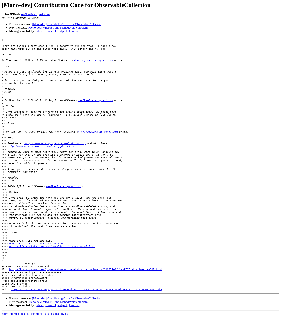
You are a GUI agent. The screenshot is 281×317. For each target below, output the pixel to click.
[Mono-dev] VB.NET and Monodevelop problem (58, 27)
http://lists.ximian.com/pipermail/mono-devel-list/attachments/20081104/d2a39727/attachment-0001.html (85, 269)
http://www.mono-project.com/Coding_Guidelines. (43, 146)
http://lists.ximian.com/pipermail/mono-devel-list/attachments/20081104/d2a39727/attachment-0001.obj (86, 289)
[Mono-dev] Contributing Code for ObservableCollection (66, 24)
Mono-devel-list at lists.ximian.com (36, 243)
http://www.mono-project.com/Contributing (55, 143)
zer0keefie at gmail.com (35, 14)
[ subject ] (62, 31)
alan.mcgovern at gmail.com (93, 60)
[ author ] (74, 31)
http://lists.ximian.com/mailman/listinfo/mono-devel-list (52, 246)
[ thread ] (50, 31)
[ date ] (40, 31)
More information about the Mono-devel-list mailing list (35, 313)
